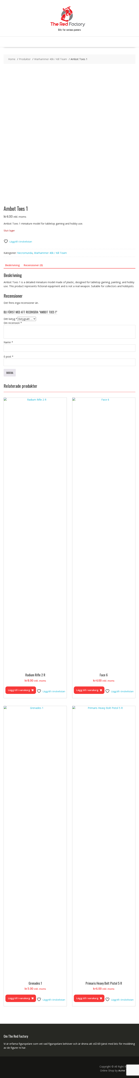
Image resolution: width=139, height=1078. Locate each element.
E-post (8, 356)
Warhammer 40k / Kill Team (50, 253)
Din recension (13, 323)
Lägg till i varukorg (19, 690)
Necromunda (25, 253)
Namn (8, 342)
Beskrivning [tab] (12, 265)
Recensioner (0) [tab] (33, 265)
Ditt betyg (10, 319)
